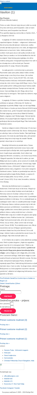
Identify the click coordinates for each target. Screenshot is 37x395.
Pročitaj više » (4, 324)
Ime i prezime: (5, 303)
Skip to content (5, 1)
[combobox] (10, 292)
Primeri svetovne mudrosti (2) (13, 329)
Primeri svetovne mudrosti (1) (13, 339)
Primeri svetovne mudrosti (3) (13, 320)
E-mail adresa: (5, 307)
